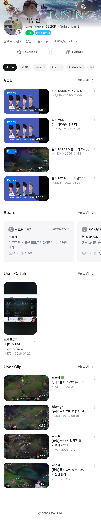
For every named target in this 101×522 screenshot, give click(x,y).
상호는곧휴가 (23, 229)
